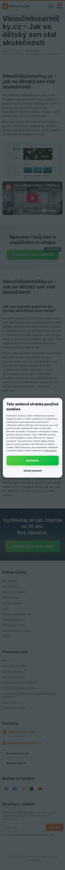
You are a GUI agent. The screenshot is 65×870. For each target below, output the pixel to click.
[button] (32, 470)
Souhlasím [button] (32, 460)
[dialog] (32, 438)
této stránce (51, 450)
